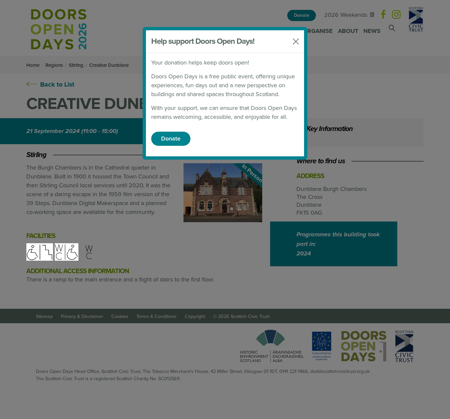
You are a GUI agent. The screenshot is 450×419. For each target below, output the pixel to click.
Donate (171, 138)
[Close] (295, 41)
